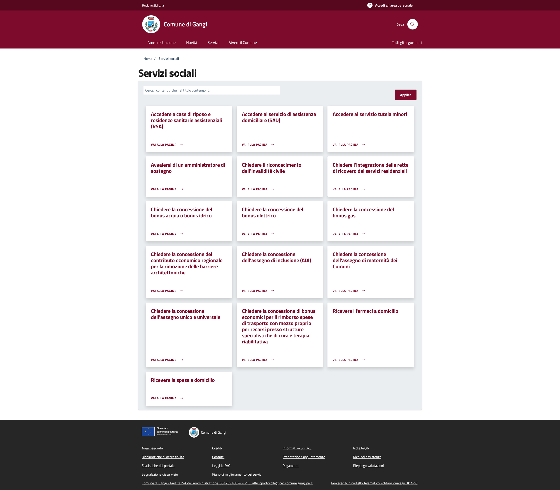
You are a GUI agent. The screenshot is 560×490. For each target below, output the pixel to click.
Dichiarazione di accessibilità (163, 456)
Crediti (217, 448)
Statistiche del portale (158, 465)
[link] (168, 144)
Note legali (361, 448)
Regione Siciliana (153, 5)
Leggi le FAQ (221, 465)
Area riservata (152, 448)
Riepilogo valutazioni (368, 465)
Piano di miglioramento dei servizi (237, 474)
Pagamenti (291, 465)
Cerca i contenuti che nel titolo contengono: (177, 90)
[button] (390, 5)
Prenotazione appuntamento (304, 456)
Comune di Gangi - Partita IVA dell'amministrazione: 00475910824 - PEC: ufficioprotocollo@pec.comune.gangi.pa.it (227, 483)
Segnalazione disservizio (160, 474)
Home (148, 58)
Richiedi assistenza (367, 456)
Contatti (218, 456)
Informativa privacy (297, 448)
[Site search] (412, 24)
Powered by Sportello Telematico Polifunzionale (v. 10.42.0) (374, 483)
